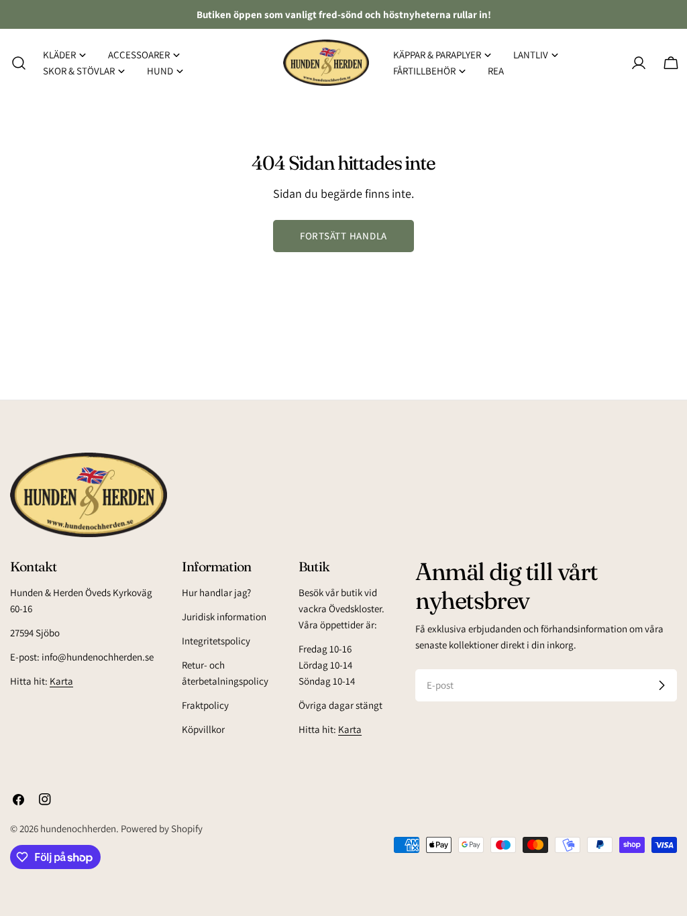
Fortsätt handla (343, 235)
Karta (61, 681)
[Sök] (15, 63)
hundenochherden (78, 828)
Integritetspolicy (216, 640)
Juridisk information (224, 616)
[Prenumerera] (661, 685)
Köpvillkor (203, 729)
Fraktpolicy (205, 705)
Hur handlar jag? (216, 592)
